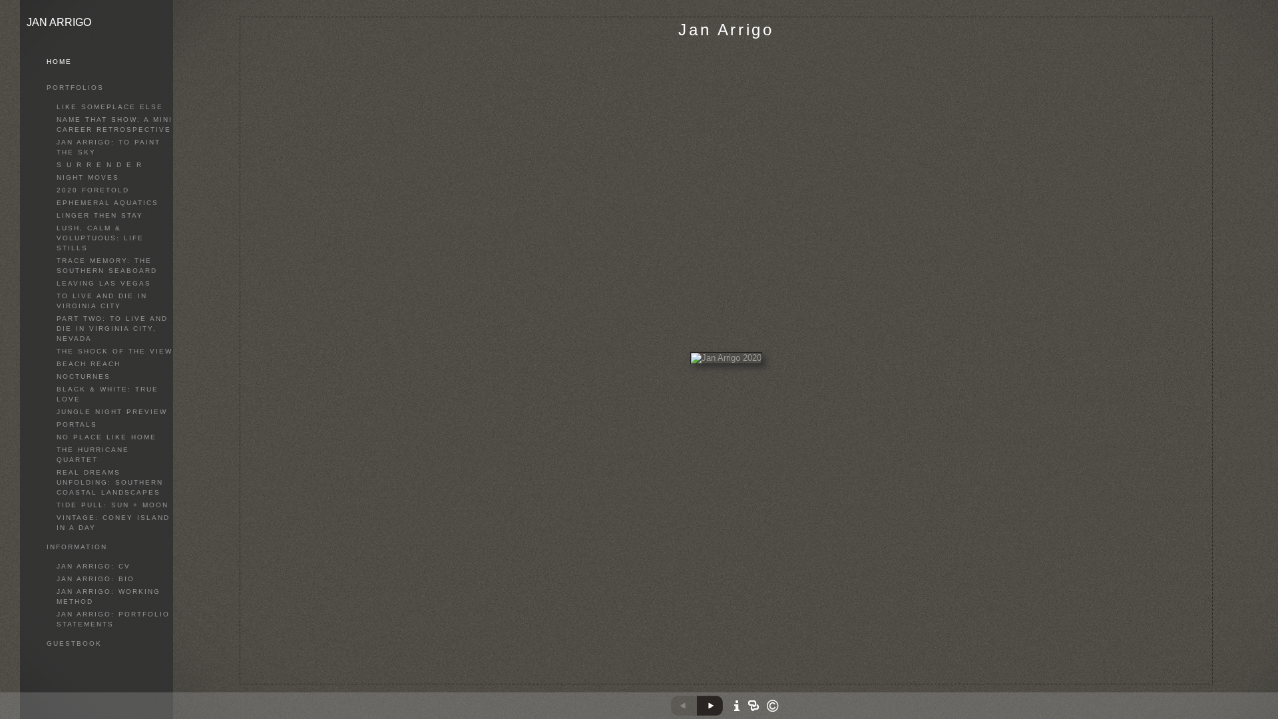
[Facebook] (735, 681)
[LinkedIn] (752, 681)
